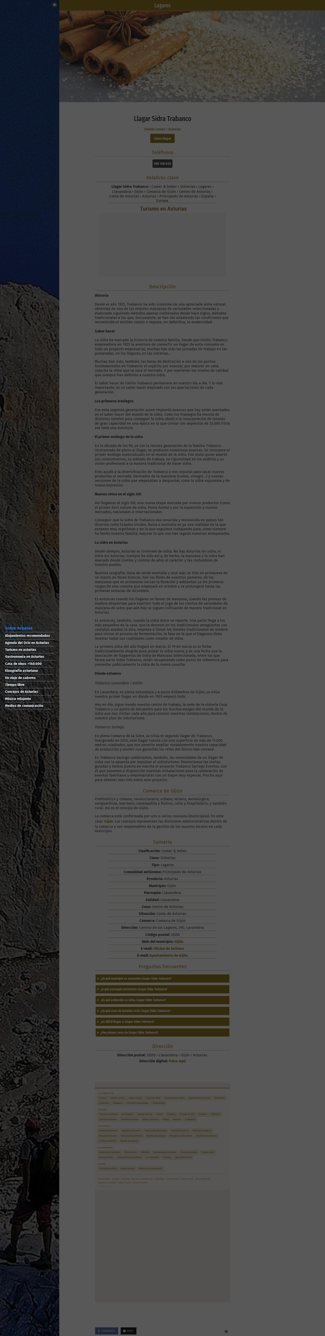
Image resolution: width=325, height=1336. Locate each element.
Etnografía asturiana (21, 671)
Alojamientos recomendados (27, 636)
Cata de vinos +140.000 (23, 664)
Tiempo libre (14, 685)
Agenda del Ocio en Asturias (27, 643)
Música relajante (18, 699)
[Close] (54, 4)
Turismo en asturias (20, 650)
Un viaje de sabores (20, 678)
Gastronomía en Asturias (24, 657)
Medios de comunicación (24, 706)
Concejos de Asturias (21, 692)
